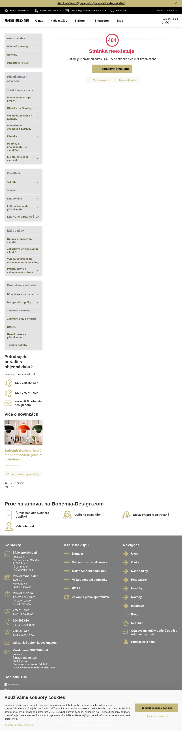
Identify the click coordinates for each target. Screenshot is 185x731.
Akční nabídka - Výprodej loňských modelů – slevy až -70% (91, 3)
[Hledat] (146, 21)
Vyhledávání (100, 79)
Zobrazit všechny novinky (23, 474)
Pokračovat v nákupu (114, 68)
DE (12, 487)
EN (6, 487)
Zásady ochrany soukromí (19, 724)
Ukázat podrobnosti (156, 716)
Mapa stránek (127, 79)
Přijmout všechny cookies (157, 707)
